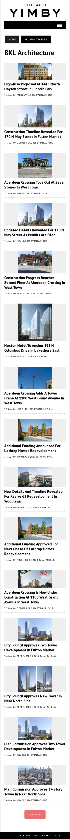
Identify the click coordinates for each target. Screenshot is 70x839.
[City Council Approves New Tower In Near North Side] (35, 689)
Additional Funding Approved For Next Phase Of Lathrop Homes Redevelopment (31, 549)
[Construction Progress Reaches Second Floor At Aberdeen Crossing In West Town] (35, 271)
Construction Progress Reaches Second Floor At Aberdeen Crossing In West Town (34, 282)
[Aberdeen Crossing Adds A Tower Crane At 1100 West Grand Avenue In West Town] (35, 386)
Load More (35, 814)
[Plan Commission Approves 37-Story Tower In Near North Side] (35, 782)
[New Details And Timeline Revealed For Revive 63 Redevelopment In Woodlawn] (35, 484)
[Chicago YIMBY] (35, 10)
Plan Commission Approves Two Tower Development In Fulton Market (34, 746)
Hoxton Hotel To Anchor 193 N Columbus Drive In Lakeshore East (32, 348)
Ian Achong (45, 95)
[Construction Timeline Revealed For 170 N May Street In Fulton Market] (35, 125)
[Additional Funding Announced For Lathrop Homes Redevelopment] (35, 439)
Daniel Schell (42, 193)
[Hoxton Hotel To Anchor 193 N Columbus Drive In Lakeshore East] (35, 339)
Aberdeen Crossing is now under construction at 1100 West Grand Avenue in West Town (31, 597)
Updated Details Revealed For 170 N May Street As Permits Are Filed (34, 232)
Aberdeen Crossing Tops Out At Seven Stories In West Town (35, 185)
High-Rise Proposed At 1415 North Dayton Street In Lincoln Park (32, 86)
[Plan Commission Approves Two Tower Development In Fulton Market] (35, 737)
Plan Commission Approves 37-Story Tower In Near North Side (33, 792)
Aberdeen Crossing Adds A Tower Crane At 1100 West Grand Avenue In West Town (34, 398)
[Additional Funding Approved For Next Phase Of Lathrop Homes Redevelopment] (35, 537)
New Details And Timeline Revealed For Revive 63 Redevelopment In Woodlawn (33, 496)
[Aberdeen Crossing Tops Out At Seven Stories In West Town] (35, 175)
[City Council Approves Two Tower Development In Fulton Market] (35, 638)
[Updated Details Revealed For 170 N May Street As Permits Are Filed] (35, 223)
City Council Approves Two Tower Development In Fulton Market (30, 647)
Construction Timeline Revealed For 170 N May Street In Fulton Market (33, 134)
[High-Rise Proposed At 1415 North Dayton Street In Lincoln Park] (35, 77)
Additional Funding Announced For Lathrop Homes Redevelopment (32, 448)
